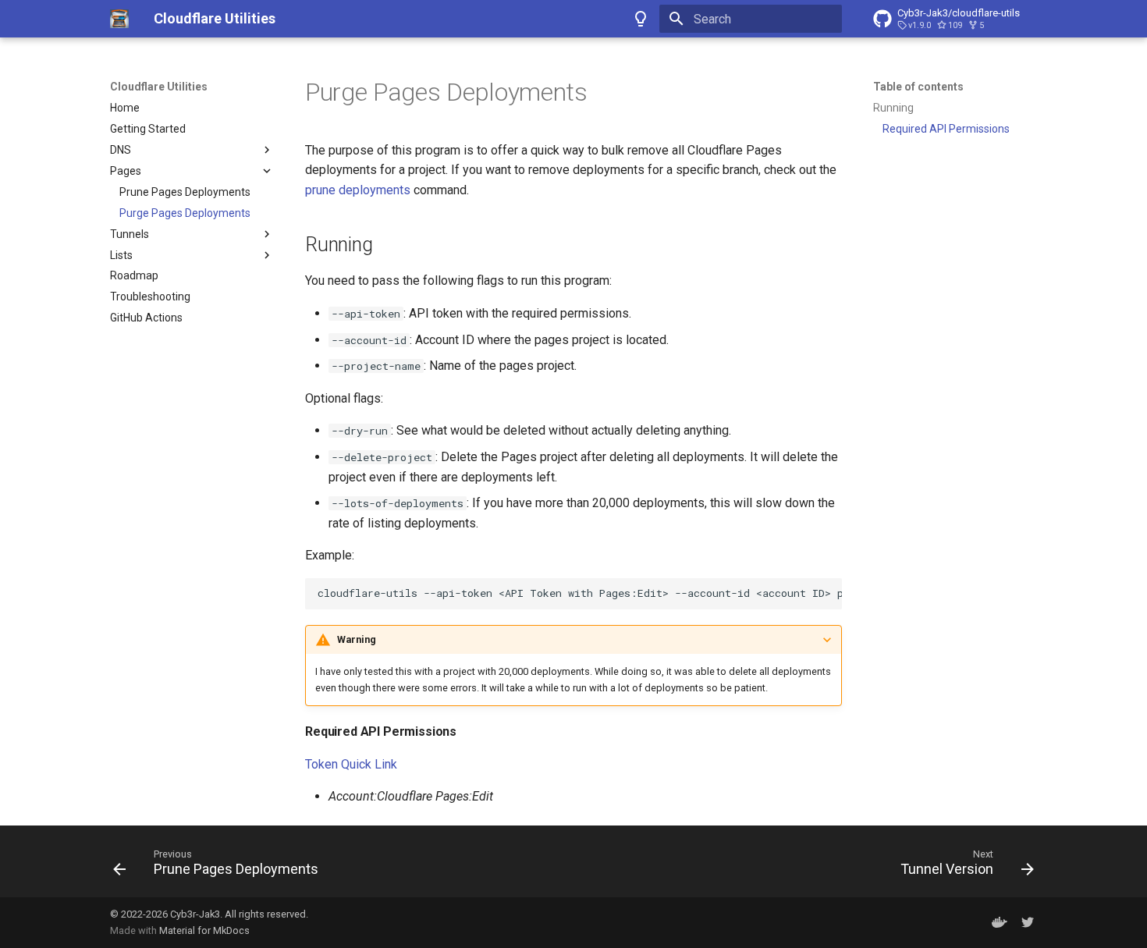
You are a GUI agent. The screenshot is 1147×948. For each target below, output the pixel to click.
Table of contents (918, 86)
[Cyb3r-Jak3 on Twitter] (1027, 922)
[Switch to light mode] (640, 18)
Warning (356, 639)
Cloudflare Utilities (159, 86)
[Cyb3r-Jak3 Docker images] (999, 922)
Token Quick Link (351, 764)
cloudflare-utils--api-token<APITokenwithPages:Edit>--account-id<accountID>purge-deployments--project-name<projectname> (580, 593)
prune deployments (357, 190)
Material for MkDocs (204, 930)
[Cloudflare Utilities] (119, 18)
